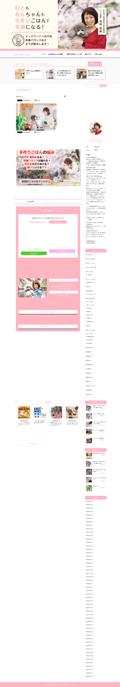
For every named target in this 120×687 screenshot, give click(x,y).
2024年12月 (88, 570)
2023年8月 (88, 624)
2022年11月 (88, 655)
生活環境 (89, 364)
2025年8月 (88, 542)
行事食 (88, 368)
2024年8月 (88, 583)
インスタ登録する (62, 251)
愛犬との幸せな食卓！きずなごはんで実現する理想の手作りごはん (95, 73)
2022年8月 (88, 666)
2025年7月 (88, 546)
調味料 (88, 373)
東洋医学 (89, 347)
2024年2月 (88, 604)
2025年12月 (88, 528)
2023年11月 (88, 614)
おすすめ (89, 254)
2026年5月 (88, 511)
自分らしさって (96, 486)
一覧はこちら (95, 64)
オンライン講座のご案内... (98, 413)
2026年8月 (88, 501)
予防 (88, 286)
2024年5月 (88, 594)
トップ (43, 54)
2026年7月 (88, 504)
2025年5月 (88, 552)
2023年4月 (88, 638)
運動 (88, 381)
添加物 (88, 356)
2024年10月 (88, 576)
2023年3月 (88, 642)
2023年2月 (88, 645)
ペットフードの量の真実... (98, 430)
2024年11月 (88, 573)
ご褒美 (89, 274)
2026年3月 (88, 518)
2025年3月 (88, 559)
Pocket (38, 100)
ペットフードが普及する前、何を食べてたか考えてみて (24, 424)
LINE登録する (34, 253)
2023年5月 (88, 635)
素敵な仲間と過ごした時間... (99, 453)
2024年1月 (88, 607)
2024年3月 (88, 600)
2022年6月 (88, 673)
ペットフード (90, 279)
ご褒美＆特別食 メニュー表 (74, 54)
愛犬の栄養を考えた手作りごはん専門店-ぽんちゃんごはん (62, 685)
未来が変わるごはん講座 (56, 54)
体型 (88, 326)
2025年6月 (88, 549)
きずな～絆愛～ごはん (21, 54)
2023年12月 (88, 611)
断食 (89, 311)
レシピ (89, 333)
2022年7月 (88, 669)
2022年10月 (88, 659)
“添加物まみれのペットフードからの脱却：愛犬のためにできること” (56, 424)
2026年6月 (88, 508)
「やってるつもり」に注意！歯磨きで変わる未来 (72, 423)
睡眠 (89, 318)
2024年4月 (88, 597)
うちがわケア (90, 294)
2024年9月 (88, 580)
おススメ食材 (90, 259)
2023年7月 (88, 628)
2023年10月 (88, 618)
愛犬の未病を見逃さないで (40, 423)
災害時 (89, 343)
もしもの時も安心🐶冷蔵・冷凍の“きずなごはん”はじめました (64, 73)
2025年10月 (88, 535)
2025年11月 (88, 532)
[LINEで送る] (26, 100)
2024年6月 (88, 590)
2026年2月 (88, 521)
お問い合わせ (99, 54)
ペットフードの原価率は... (98, 438)
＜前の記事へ (30, 201)
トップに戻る (32, 443)
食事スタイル (90, 385)
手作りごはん (90, 330)
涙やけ (89, 315)
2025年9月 (88, 539)
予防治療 (89, 291)
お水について (90, 263)
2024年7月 (88, 587)
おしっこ (90, 305)
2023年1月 (88, 649)
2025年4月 (88, 556)
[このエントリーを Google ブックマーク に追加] (35, 100)
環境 (88, 360)
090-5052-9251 (38, 222)
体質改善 (90, 336)
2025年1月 (88, 566)
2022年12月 (88, 652)
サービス (89, 271)
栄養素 (88, 352)
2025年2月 (88, 563)
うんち (89, 301)
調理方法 (89, 377)
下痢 (89, 308)
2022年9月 (88, 662)
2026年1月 (88, 525)
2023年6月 (88, 631)
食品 (88, 394)
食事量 (89, 282)
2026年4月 (88, 515)
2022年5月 (88, 676)
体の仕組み (89, 298)
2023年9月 (88, 621)
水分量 (89, 339)
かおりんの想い (90, 267)
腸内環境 (90, 321)
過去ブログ (88, 54)
